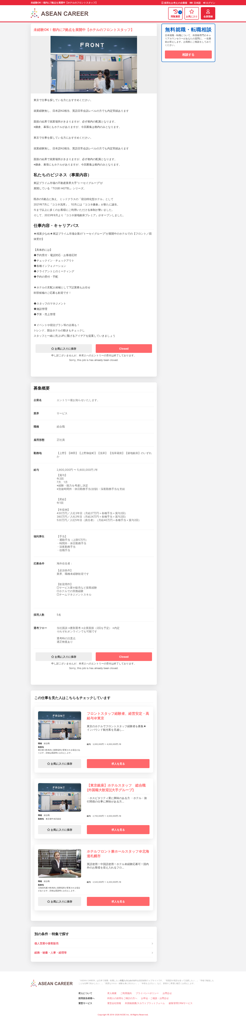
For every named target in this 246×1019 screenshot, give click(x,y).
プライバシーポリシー (147, 993)
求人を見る (118, 763)
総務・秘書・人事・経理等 (50, 952)
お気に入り (192, 16)
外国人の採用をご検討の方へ (122, 998)
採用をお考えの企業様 (176, 2)
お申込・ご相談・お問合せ (155, 998)
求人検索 (111, 993)
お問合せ (167, 993)
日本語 (197, 2)
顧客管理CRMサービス (181, 1003)
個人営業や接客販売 (46, 943)
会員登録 (208, 16)
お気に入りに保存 (65, 348)
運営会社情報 (114, 1003)
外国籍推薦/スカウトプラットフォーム (145, 1003)
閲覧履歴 (176, 14)
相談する (188, 54)
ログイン (210, 2)
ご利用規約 (126, 993)
